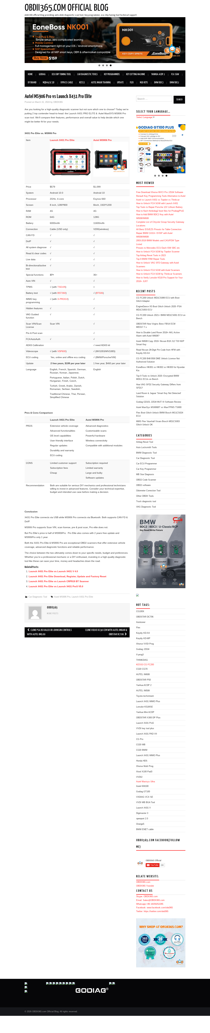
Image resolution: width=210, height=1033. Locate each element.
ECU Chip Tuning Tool (61, 74)
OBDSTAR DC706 (144, 617)
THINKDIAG (142, 660)
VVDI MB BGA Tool (145, 802)
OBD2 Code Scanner (146, 480)
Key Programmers (112, 74)
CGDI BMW (141, 750)
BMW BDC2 (174, 82)
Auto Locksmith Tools (146, 447)
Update (120, 82)
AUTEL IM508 (143, 690)
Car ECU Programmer (146, 463)
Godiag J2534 (142, 649)
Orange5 (140, 824)
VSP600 (61, 351)
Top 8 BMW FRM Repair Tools (150, 259)
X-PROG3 (62, 299)
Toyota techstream (145, 696)
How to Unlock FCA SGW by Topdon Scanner (157, 252)
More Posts (52, 614)
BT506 (99, 293)
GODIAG (42, 74)
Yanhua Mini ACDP (145, 712)
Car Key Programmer (146, 469)
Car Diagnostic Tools (87, 74)
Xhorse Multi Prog (144, 766)
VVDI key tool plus (145, 728)
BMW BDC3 (158, 82)
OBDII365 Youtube (145, 886)
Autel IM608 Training (101, 82)
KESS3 (82, 82)
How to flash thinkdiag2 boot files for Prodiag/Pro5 (160, 211)
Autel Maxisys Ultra (145, 781)
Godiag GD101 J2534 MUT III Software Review (158, 402)
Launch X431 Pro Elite (62, 140)
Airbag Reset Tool (144, 442)
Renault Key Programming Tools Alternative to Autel (160, 196)
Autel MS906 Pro (62, 597)
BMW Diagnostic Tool (146, 453)
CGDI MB (140, 744)
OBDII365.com (143, 882)
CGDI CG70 (141, 669)
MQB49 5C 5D (48, 82)
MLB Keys (144, 82)
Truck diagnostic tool (146, 501)
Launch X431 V (143, 808)
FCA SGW (175, 74)
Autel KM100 (142, 786)
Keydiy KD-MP (143, 638)
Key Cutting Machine (135, 74)
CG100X (140, 611)
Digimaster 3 (142, 813)
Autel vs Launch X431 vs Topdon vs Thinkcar (157, 200)
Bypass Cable (67, 82)
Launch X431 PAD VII (146, 734)
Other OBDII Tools (145, 496)
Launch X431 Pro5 (145, 723)
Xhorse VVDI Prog (145, 644)
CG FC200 (149, 664)
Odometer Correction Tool (148, 490)
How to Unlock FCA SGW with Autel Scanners (158, 270)
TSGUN (61, 287)
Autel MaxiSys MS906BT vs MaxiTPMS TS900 (158, 407)
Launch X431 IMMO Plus (148, 701)
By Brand (32, 82)
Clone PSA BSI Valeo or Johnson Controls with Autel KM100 (49, 632)
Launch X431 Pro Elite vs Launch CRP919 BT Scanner (59, 581)
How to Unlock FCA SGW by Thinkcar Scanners (159, 274)
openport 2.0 (142, 818)
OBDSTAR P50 (143, 680)
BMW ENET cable (145, 829)
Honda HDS (141, 761)
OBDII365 (58, 102)
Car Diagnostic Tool (38, 597)
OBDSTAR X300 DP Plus (148, 717)
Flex (132, 82)
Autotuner (140, 622)
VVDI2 (139, 777)
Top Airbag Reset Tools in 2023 (151, 255)
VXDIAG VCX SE (144, 797)
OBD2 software (143, 485)
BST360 (61, 293)
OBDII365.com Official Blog (66, 8)
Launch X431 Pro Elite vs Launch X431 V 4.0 (53, 571)
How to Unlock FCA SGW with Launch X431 (157, 203)
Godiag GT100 (143, 791)
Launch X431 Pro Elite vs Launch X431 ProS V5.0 (56, 586)
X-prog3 (140, 654)
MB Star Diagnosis (145, 474)
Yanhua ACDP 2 (158, 74)
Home (30, 74)
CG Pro (139, 739)
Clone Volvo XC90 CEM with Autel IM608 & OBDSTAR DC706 (106, 632)
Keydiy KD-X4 (143, 633)
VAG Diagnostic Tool (146, 507)
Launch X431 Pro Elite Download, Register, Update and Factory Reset (67, 576)
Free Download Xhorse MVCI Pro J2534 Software (159, 192)
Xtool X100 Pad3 (144, 771)
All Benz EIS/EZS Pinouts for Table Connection (158, 229)
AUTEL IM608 (143, 674)
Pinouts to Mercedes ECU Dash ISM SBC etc (158, 248)
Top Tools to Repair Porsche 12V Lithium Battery (159, 207)
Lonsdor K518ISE (144, 707)
